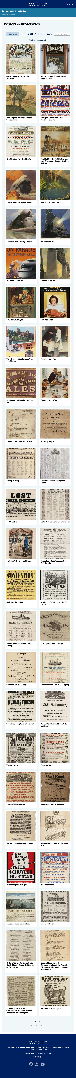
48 (32, 34)
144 (38, 34)
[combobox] (62, 34)
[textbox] (62, 34)
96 (35, 34)
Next (42, 1026)
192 (41, 34)
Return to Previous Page (9, 14)
